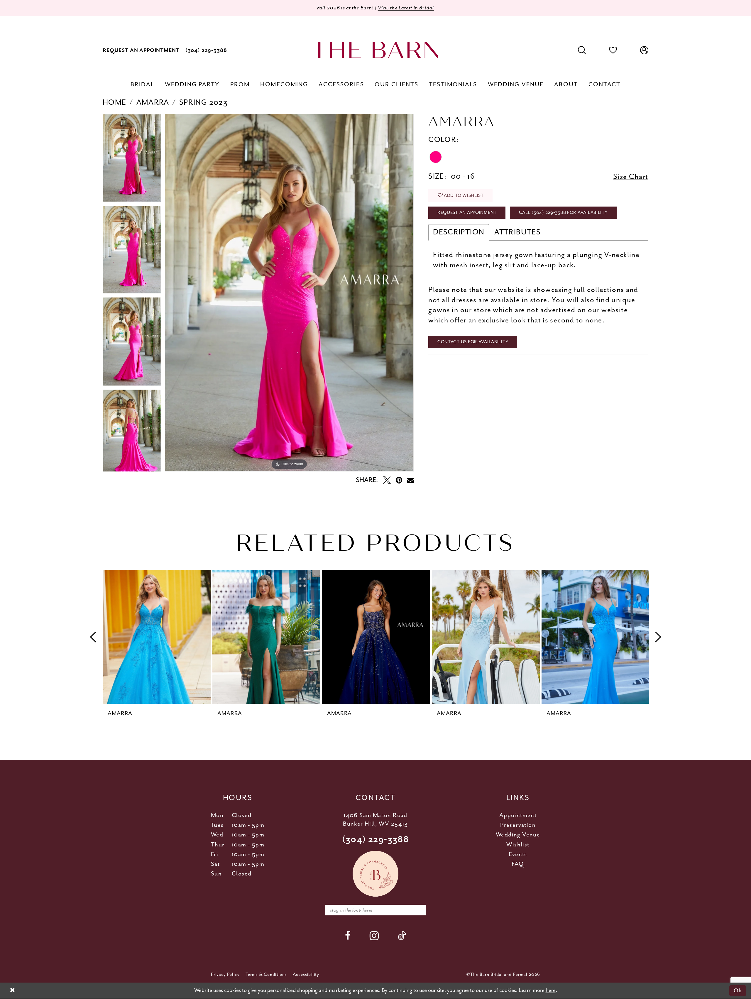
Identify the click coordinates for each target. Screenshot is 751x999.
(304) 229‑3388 (375, 839)
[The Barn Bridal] (375, 49)
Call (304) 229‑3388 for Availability (563, 212)
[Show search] (582, 50)
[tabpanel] (132, 160)
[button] (644, 50)
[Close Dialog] (12, 990)
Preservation (518, 825)
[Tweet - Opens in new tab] (387, 480)
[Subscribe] (418, 910)
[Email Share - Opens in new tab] (410, 480)
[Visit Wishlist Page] (613, 50)
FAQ (518, 864)
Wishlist (517, 844)
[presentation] (157, 637)
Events (518, 854)
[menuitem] (141, 50)
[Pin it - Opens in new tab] (399, 480)
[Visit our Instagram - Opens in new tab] (374, 935)
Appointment (518, 815)
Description (458, 232)
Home (114, 102)
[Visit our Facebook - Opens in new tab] (348, 935)
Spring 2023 (203, 102)
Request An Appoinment (467, 212)
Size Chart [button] (630, 177)
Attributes (517, 232)
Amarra (152, 102)
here (551, 990)
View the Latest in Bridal (406, 8)
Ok (738, 991)
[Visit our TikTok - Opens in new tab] (402, 935)
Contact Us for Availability (473, 341)
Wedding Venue (518, 834)
